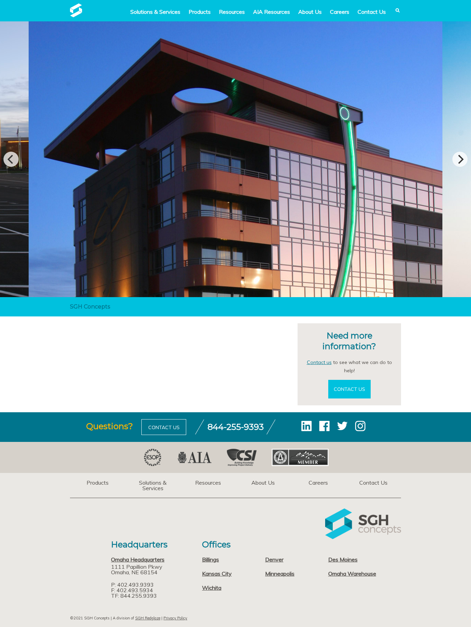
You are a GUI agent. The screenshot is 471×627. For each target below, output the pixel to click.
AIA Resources (271, 11)
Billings (210, 559)
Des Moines (343, 559)
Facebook (324, 426)
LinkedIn (306, 426)
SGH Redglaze (147, 618)
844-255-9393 (236, 427)
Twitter (342, 426)
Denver (274, 559)
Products (200, 11)
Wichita (211, 587)
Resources (232, 11)
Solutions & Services (153, 485)
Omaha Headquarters (137, 559)
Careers (339, 11)
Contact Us (372, 11)
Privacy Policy (175, 618)
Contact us (319, 362)
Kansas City (217, 573)
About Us (310, 11)
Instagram (360, 426)
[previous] (11, 159)
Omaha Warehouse (352, 573)
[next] (460, 159)
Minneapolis (279, 573)
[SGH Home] (76, 15)
